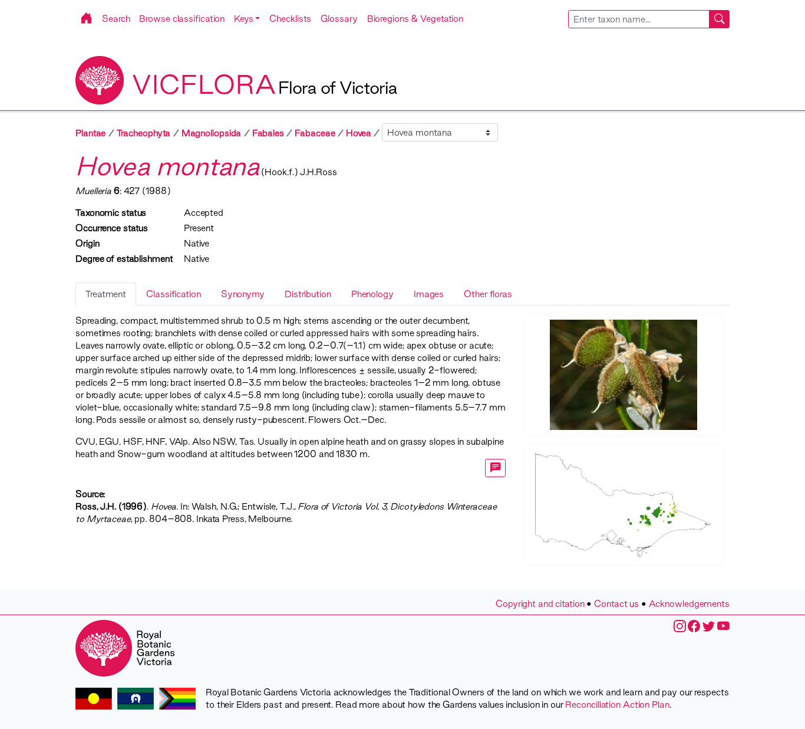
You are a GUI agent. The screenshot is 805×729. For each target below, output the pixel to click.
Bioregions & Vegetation (415, 19)
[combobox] (649, 19)
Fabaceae (315, 133)
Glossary (339, 19)
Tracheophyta (144, 133)
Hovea (359, 133)
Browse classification (182, 19)
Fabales (268, 133)
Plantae (90, 133)
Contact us (616, 604)
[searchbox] (639, 19)
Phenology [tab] (372, 294)
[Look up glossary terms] (495, 468)
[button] (247, 18)
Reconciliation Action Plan (617, 705)
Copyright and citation (540, 604)
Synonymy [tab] (243, 294)
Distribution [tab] (308, 294)
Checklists (290, 19)
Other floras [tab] (488, 294)
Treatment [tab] (105, 294)
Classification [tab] (173, 294)
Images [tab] (429, 294)
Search (116, 19)
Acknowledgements (689, 604)
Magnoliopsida (212, 133)
